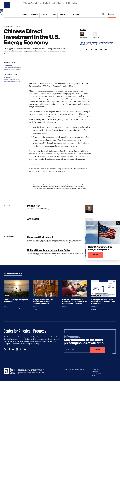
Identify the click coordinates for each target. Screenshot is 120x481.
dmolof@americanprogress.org (12, 81)
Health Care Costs (72, 3)
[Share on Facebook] (87, 49)
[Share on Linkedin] (91, 49)
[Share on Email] (101, 49)
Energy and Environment (40, 237)
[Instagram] (17, 349)
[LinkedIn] (21, 349)
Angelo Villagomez (18, 308)
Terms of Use (95, 369)
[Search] (103, 15)
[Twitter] (5, 349)
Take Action (64, 14)
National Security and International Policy (48, 250)
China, (90, 44)
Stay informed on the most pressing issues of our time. (84, 340)
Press (53, 14)
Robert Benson (37, 308)
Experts (34, 14)
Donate (111, 14)
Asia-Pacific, (84, 44)
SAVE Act (46, 3)
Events (44, 14)
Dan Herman (44, 308)
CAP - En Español (96, 373)
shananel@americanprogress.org (12, 69)
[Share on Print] (105, 49)
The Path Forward (30, 3)
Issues (24, 14)
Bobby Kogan (103, 308)
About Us (76, 14)
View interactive (35, 164)
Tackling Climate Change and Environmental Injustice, (97, 43)
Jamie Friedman (95, 308)
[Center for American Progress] (7, 9)
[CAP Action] (10, 371)
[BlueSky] (25, 349)
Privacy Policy (95, 371)
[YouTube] (13, 349)
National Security (58, 3)
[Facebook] (9, 349)
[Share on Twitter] (82, 49)
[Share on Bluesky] (96, 49)
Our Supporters (96, 376)
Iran (40, 3)
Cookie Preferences (97, 378)
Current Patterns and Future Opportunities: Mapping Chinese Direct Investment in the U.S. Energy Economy (59, 84)
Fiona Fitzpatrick (8, 308)
